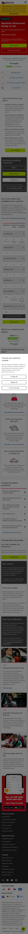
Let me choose (14, 388)
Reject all (14, 382)
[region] (14, 373)
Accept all (14, 377)
